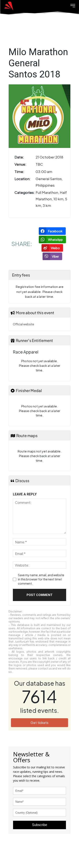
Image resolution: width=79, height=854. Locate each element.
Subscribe (39, 825)
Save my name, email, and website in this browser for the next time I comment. (41, 579)
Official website (23, 324)
